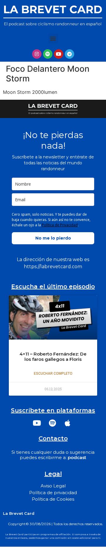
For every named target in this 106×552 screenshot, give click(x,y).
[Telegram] (69, 54)
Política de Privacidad (60, 224)
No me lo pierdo (53, 238)
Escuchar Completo (53, 373)
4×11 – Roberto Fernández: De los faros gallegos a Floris (53, 356)
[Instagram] (37, 54)
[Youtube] (58, 54)
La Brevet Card (18, 513)
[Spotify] (47, 54)
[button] (53, 38)
